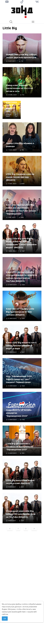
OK (5, 618)
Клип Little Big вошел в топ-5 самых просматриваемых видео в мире (21, 345)
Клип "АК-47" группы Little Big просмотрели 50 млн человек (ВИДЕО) (20, 312)
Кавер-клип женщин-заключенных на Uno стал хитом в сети (19, 88)
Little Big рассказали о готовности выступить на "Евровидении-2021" (19, 446)
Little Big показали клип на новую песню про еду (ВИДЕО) (20, 177)
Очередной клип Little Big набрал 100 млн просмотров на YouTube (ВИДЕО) (20, 514)
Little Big (10, 28)
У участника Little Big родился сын (11, 105)
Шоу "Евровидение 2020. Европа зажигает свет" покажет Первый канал (19, 379)
